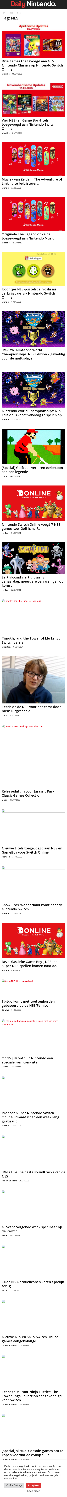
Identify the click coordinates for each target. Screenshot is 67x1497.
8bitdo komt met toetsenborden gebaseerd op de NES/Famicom (28, 1003)
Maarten (6, 647)
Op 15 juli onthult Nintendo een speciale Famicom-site (27, 1060)
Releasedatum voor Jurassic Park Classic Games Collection (28, 793)
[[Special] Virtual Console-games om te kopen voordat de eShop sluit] (33, 1430)
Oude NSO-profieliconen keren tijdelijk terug (33, 1284)
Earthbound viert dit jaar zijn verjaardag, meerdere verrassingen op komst (32, 581)
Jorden (5, 533)
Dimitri (5, 1010)
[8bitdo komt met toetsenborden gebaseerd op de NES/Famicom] (33, 989)
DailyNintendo (9, 1345)
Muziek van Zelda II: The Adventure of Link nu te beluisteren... (32, 181)
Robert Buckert (9, 1180)
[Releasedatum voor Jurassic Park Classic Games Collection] (33, 756)
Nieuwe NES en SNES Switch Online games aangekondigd (30, 1339)
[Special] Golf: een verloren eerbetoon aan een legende (32, 469)
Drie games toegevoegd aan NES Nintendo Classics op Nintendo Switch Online (32, 65)
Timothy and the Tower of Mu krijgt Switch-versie (31, 640)
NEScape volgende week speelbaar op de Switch (32, 1229)
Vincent (5, 242)
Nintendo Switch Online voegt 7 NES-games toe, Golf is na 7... (32, 526)
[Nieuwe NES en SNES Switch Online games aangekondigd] (33, 1316)
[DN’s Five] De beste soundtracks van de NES (33, 1174)
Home (4, 13)
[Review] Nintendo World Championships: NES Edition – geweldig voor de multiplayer (33, 354)
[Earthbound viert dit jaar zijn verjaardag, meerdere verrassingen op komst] (33, 558)
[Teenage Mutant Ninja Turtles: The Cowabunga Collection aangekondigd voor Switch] (33, 1371)
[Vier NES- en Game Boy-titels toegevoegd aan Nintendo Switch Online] (33, 100)
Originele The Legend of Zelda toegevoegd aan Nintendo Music (28, 236)
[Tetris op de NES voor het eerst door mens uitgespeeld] (33, 680)
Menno (5, 188)
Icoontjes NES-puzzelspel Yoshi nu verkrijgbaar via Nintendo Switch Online (29, 293)
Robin (5, 1235)
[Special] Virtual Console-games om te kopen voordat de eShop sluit (32, 1453)
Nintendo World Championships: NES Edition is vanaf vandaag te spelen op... (33, 413)
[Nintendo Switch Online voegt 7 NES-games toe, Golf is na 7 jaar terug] (33, 503)
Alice (4, 1290)
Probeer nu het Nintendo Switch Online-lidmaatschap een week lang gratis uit (30, 1117)
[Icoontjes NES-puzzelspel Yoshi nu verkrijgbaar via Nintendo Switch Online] (33, 269)
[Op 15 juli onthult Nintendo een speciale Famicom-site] (33, 1037)
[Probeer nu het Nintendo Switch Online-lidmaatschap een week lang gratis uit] (33, 1093)
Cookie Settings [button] (14, 1485)
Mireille (6, 73)
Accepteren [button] (33, 1485)
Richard (6, 856)
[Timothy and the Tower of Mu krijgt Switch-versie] (33, 617)
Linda (5, 476)
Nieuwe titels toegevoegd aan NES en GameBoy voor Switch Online (32, 850)
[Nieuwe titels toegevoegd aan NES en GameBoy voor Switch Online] (33, 827)
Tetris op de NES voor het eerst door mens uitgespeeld (31, 709)
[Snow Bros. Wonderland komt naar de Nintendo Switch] (33, 884)
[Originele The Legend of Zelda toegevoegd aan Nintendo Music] (33, 214)
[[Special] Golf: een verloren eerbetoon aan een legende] (33, 446)
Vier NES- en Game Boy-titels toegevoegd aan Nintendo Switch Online (28, 124)
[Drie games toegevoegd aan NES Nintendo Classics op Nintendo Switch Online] (33, 41)
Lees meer (33, 1490)
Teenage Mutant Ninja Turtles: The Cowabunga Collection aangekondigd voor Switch (32, 1396)
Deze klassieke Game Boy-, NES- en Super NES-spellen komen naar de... (30, 964)
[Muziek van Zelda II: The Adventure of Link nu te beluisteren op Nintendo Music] (33, 159)
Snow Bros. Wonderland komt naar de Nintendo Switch (32, 907)
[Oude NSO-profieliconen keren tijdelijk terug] (33, 1262)
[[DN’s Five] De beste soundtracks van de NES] (33, 1152)
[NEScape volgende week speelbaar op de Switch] (33, 1207)
